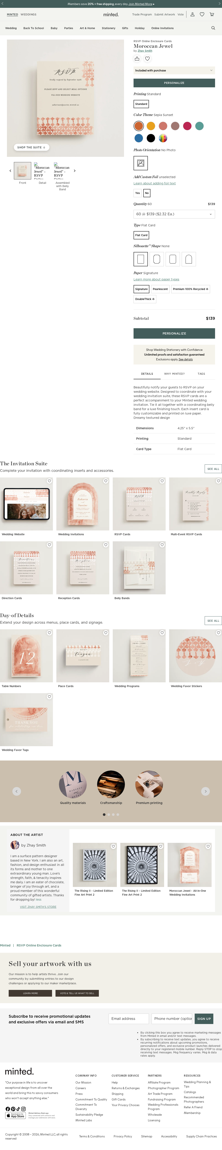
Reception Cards (69, 598)
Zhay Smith (145, 50)
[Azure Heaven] (139, 138)
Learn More (30, 993)
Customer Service (125, 1075)
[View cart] (211, 14)
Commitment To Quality (91, 1099)
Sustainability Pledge (89, 1114)
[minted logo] (111, 14)
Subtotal (141, 318)
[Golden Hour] (151, 126)
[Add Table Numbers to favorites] (49, 632)
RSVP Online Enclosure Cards (39, 945)
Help (115, 1082)
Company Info (86, 1075)
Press (79, 1094)
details (147, 373)
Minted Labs (83, 1120)
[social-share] (137, 58)
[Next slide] (74, 170)
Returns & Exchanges (126, 1088)
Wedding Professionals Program (163, 1106)
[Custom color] (163, 138)
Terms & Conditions (92, 1136)
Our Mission (83, 1082)
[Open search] (213, 28)
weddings (28, 14)
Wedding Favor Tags (15, 750)
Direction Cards (12, 598)
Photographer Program (163, 1088)
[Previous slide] (10, 170)
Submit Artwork (164, 14)
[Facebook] (7, 1108)
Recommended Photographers (194, 1099)
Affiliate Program (159, 1082)
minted (12, 14)
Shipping (117, 1094)
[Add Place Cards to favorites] (105, 632)
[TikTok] (18, 1108)
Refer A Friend (193, 1107)
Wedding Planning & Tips (197, 1084)
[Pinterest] (13, 1108)
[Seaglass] (199, 126)
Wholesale (155, 1114)
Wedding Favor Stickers (186, 686)
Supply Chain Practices (201, 1136)
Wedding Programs (126, 686)
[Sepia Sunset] (139, 126)
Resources (192, 1075)
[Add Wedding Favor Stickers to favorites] (218, 632)
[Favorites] (202, 14)
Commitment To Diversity (86, 1106)
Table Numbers (11, 686)
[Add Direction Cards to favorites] (49, 544)
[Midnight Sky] (151, 138)
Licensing (154, 1120)
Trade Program (142, 14)
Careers (80, 1088)
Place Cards (65, 686)
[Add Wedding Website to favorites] (49, 481)
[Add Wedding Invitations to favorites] (105, 481)
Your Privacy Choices (125, 1105)
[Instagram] (23, 1108)
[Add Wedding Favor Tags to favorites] (49, 696)
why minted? (174, 373)
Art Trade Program (160, 1094)
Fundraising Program (162, 1099)
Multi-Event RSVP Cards (186, 534)
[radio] (141, 104)
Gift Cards (119, 1099)
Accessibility (169, 1136)
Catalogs (190, 1092)
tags (201, 373)
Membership (192, 1113)
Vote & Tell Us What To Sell (77, 993)
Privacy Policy (123, 1136)
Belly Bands (122, 598)
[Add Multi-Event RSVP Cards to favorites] (218, 481)
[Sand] (175, 126)
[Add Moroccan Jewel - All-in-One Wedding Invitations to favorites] (208, 846)
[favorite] (147, 58)
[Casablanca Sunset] (163, 126)
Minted (5, 945)
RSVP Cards (122, 534)
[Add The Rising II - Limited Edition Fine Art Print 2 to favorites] (113, 846)
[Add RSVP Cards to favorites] (162, 481)
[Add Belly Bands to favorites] (162, 544)
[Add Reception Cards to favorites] (105, 544)
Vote (181, 14)
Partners (155, 1075)
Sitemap (146, 1136)
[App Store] (15, 1117)
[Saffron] (187, 126)
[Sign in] (192, 14)
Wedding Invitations (71, 534)
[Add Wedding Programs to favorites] (162, 632)
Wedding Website (13, 534)
